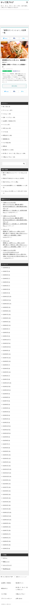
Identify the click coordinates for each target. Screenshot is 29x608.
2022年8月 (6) (6, 440)
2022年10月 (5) (7, 433)
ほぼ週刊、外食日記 (7, 71)
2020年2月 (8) (6, 548)
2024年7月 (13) (7, 357)
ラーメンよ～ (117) (7, 110)
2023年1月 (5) (6, 422)
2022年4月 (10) (7, 455)
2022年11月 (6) (6, 429)
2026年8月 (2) (6, 267)
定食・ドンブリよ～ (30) (9, 117)
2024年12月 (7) (7, 339)
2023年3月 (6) (6, 415)
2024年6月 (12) (7, 361)
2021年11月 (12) (7, 473)
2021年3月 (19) (7, 501)
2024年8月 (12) (7, 354)
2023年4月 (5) (6, 411)
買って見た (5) (6, 106)
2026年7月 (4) (6, 271)
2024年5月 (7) (6, 365)
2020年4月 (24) (7, 541)
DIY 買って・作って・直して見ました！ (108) (14, 153)
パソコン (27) (6, 124)
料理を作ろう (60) (7, 135)
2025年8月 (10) (7, 311)
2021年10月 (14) (7, 476)
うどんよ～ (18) (7, 113)
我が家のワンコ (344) (8, 149)
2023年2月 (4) (6, 419)
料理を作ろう (4, 588)
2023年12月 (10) (7, 383)
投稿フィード (6, 561)
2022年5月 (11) (6, 451)
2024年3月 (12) (7, 372)
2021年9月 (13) (7, 480)
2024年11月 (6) (6, 343)
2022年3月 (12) (7, 458)
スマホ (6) (5, 131)
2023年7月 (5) (6, 401)
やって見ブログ (7, 2)
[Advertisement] (14, 17)
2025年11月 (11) (7, 300)
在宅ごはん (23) (7, 128)
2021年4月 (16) (7, 498)
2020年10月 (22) (7, 519)
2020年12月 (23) (7, 512)
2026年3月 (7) (6, 285)
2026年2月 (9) (6, 289)
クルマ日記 (4, 594)
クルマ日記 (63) (7, 142)
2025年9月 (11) (6, 307)
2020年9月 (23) (7, 523)
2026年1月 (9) (6, 293)
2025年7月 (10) (7, 314)
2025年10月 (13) (7, 303)
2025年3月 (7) (6, 329)
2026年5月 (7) (6, 278)
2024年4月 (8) (6, 368)
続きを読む (14, 86)
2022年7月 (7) (6, 444)
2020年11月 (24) (7, 516)
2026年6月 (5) (6, 275)
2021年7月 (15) (7, 487)
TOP (8, 576)
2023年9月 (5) (6, 393)
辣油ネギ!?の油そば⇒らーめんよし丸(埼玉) (13, 178)
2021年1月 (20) (7, 509)
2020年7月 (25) (7, 530)
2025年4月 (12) (7, 325)
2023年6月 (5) (6, 404)
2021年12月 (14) (7, 469)
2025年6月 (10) (7, 318)
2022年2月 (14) (7, 462)
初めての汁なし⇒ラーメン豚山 (10, 182)
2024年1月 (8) (6, 379)
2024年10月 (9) (7, 347)
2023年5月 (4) (6, 408)
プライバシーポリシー (6, 598)
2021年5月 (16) (7, 494)
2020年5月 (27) (7, 537)
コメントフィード (7, 565)
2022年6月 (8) (6, 447)
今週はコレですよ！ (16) (9, 157)
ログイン (5, 558)
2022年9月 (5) (6, 437)
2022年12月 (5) (7, 426)
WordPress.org (6, 568)
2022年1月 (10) (7, 465)
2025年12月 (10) (7, 296)
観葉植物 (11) (6, 139)
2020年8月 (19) (7, 527)
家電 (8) (5, 146)
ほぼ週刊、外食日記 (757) (9, 121)
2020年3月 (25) (7, 545)
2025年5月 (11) (6, 321)
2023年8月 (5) (6, 397)
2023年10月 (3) (7, 390)
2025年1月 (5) (6, 336)
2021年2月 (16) (7, 505)
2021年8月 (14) (7, 483)
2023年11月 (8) (6, 386)
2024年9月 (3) (6, 350)
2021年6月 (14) (7, 491)
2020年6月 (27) (7, 534)
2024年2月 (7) (6, 375)
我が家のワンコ (16, 71)
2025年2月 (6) (6, 332)
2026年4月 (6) (6, 282)
